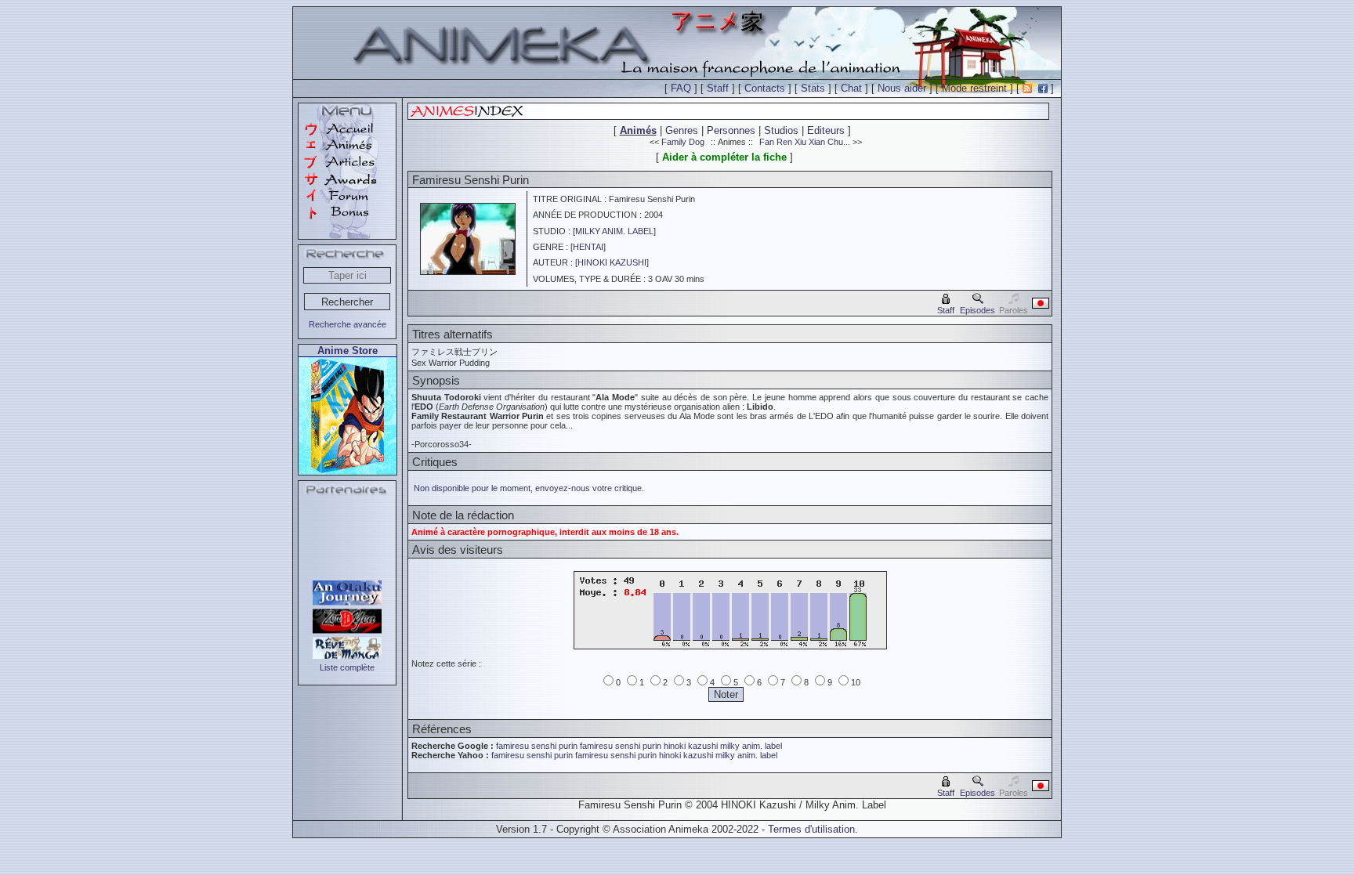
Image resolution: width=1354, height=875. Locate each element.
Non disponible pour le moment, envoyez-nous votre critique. (529, 488)
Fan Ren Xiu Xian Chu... (804, 141)
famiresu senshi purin (536, 745)
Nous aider (902, 88)
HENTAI (588, 246)
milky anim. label (751, 745)
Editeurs (826, 130)
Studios (781, 130)
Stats (813, 88)
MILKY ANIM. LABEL (614, 231)
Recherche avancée (347, 324)
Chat (851, 88)
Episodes (977, 310)
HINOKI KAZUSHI (611, 262)
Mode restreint (974, 88)
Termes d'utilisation (811, 829)
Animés (638, 130)
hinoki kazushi (691, 745)
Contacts (764, 88)
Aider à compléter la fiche (724, 157)
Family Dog (682, 141)
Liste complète (347, 667)
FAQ (681, 88)
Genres (681, 130)
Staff (718, 88)
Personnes (731, 130)
